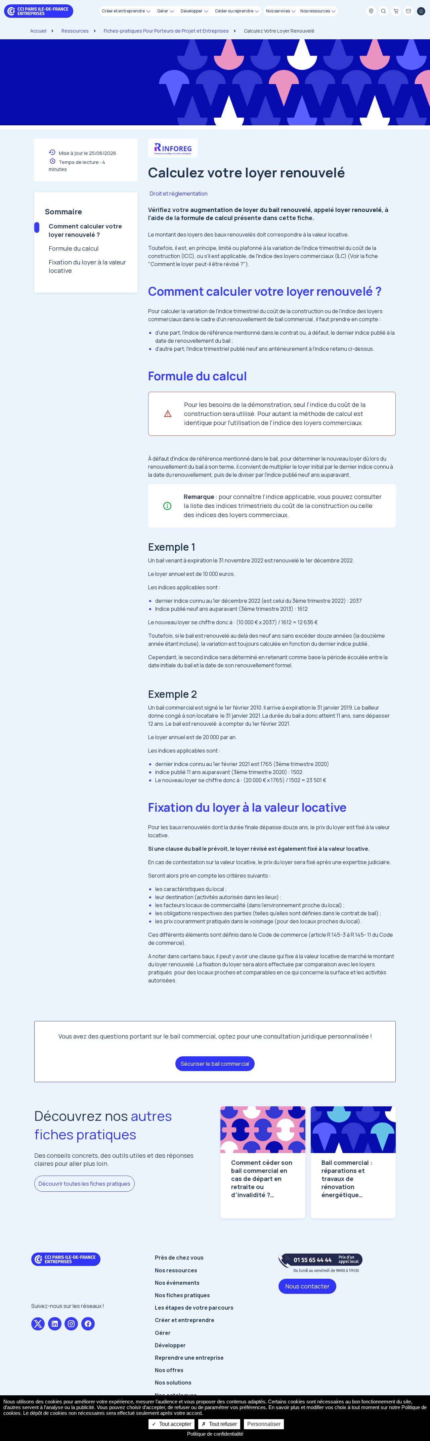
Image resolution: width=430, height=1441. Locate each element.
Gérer (163, 1333)
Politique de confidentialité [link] (215, 1434)
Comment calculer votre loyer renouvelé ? (85, 230)
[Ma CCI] (371, 11)
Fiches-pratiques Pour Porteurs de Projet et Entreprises (166, 31)
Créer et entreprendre (184, 1320)
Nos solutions (173, 1382)
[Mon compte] (421, 11)
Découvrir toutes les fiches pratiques (84, 1183)
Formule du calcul (74, 248)
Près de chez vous (179, 1257)
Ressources (75, 31)
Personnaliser (264, 1424)
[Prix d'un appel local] (320, 1263)
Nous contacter (307, 1286)
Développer (170, 1345)
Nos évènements (177, 1282)
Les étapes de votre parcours (194, 1307)
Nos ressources (176, 1270)
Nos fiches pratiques (182, 1295)
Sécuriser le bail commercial (215, 1063)
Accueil (38, 31)
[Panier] (396, 11)
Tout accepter (174, 1424)
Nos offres (169, 1370)
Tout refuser (222, 1424)
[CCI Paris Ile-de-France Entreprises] (38, 10)
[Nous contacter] (408, 11)
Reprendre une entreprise (189, 1357)
